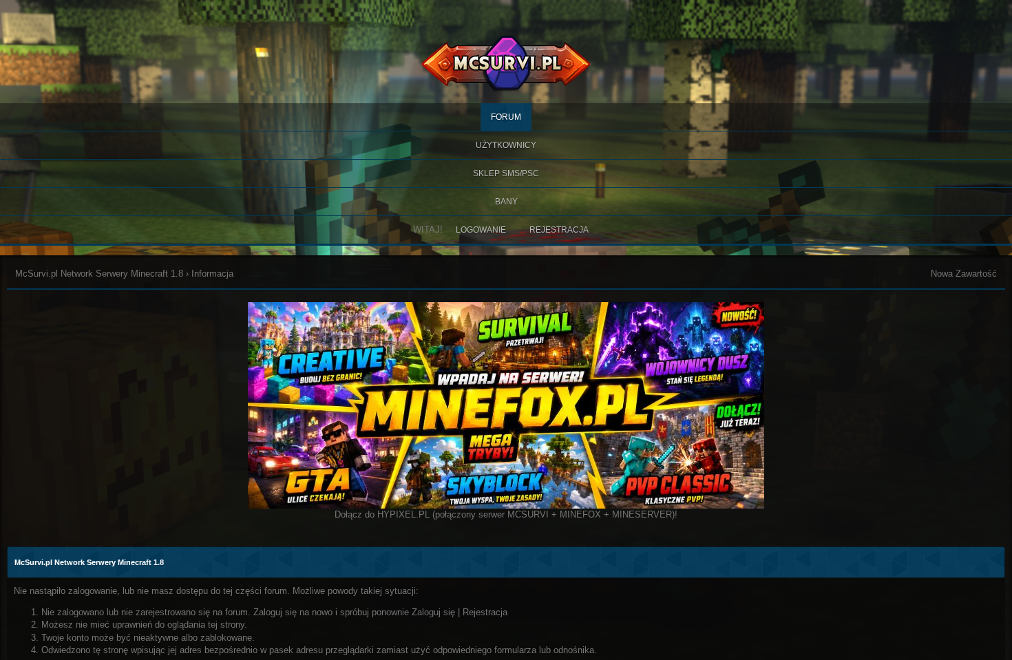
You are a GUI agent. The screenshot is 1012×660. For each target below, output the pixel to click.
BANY (506, 201)
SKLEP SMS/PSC (506, 173)
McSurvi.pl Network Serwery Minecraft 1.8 (99, 273)
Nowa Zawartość (964, 273)
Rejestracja (559, 230)
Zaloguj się (433, 612)
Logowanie (481, 230)
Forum (506, 117)
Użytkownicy (506, 145)
